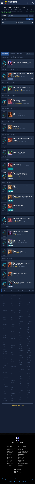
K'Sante (13, 324)
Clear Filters (29, 19)
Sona (20, 392)
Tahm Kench (28, 301)
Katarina (13, 338)
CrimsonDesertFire (23, 463)
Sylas (20, 399)
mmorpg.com (21, 454)
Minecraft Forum (22, 448)
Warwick (29, 357)
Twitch (28, 327)
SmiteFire (9, 455)
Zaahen (29, 381)
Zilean (28, 392)
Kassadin (13, 336)
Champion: (5, 16)
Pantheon (21, 326)
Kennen (13, 345)
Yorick (28, 374)
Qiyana (20, 333)
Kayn (12, 343)
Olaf (20, 319)
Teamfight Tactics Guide (17, 405)
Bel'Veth (5, 335)
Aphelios (5, 319)
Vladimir (29, 353)
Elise (4, 370)
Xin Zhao (29, 367)
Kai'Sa (12, 326)
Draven (4, 365)
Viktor (28, 350)
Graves (4, 396)
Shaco (20, 374)
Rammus (21, 340)
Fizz (4, 381)
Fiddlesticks (5, 377)
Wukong (29, 360)
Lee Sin (12, 359)
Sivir (20, 385)
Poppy (20, 328)
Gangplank (5, 386)
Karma (12, 331)
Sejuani (21, 364)
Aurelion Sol (5, 325)
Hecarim (5, 400)
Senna (20, 367)
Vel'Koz (29, 341)
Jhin (12, 319)
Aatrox (4, 298)
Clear (31, 16)
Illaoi (12, 303)
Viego (28, 348)
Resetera (9, 459)
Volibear (29, 355)
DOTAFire (9, 457)
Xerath (28, 364)
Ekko (4, 368)
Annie (4, 317)
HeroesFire (9, 463)
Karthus (13, 333)
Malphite (13, 378)
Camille (4, 349)
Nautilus (21, 303)
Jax (11, 315)
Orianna (21, 321)
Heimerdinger (14, 298)
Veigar (28, 339)
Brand (4, 340)
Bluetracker (21, 455)
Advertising (22, 479)
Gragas (4, 393)
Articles (24, 481)
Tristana (29, 316)
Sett (20, 371)
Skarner (21, 388)
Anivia (4, 315)
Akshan (4, 305)
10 (29, 291)
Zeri (28, 388)
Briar (4, 344)
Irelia (12, 305)
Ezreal (4, 375)
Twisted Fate (29, 324)
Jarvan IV (13, 312)
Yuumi (28, 378)
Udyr (28, 329)
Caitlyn (4, 346)
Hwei (12, 301)
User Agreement (6, 479)
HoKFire (20, 465)
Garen (4, 388)
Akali (4, 303)
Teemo (28, 312)
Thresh (28, 314)
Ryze (20, 360)
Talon (28, 307)
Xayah (28, 362)
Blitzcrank (5, 337)
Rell (20, 344)
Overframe (21, 460)
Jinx (11, 322)
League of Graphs (11, 448)
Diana (4, 361)
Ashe (4, 322)
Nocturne (21, 312)
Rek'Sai (20, 342)
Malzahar (13, 380)
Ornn (20, 323)
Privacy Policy (15, 479)
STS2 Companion (23, 462)
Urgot (28, 332)
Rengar (20, 353)
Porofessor (9, 449)
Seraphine (21, 369)
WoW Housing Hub (23, 451)
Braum (4, 342)
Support (19, 481)
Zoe (28, 395)
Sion (20, 383)
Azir (4, 330)
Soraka (20, 395)
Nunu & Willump (21, 315)
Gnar (4, 391)
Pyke (20, 330)
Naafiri (12, 400)
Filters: (4, 19)
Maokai (12, 382)
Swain (20, 397)
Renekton (21, 350)
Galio (4, 384)
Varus (28, 334)
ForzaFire (9, 462)
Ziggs (28, 390)
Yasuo (28, 369)
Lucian (12, 371)
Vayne (28, 336)
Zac (28, 383)
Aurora (4, 328)
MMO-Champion (22, 452)
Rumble (21, 357)
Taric (28, 309)
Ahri (4, 301)
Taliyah (29, 305)
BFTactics (9, 465)
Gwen (4, 398)
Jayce (12, 317)
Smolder (21, 390)
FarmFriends (10, 460)
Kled (12, 352)
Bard (4, 333)
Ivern (12, 308)
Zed (28, 385)
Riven (20, 355)
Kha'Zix (12, 347)
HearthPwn (21, 457)
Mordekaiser (14, 396)
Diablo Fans (21, 459)
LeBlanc (13, 357)
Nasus (20, 301)
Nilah (20, 310)
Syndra (28, 298)
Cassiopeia (5, 351)
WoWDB (20, 449)
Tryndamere (30, 321)
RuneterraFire (10, 454)
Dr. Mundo (5, 363)
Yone (28, 371)
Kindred (13, 350)
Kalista (12, 329)
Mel (12, 387)
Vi (27, 346)
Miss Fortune (13, 392)
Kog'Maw (13, 354)
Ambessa (5, 310)
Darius (4, 358)
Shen (20, 376)
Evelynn (5, 372)
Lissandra (13, 366)
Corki (4, 356)
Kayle (12, 340)
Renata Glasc (20, 347)
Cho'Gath (5, 354)
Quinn (20, 335)
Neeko (20, 305)
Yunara (29, 376)
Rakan (20, 337)
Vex (28, 343)
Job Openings (30, 479)
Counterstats (10, 451)
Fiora (4, 379)
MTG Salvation (22, 446)
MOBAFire (9, 446)
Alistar (4, 308)
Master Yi (13, 385)
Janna (12, 310)
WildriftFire (9, 452)
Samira (20, 362)
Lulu (12, 373)
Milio (12, 389)
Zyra (28, 397)
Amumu (5, 312)
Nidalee (21, 308)
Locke (12, 368)
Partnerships (12, 481)
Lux (11, 375)
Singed (20, 381)
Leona (12, 361)
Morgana (13, 398)
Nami (20, 298)
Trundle (29, 319)
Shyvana (21, 378)
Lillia (12, 364)
